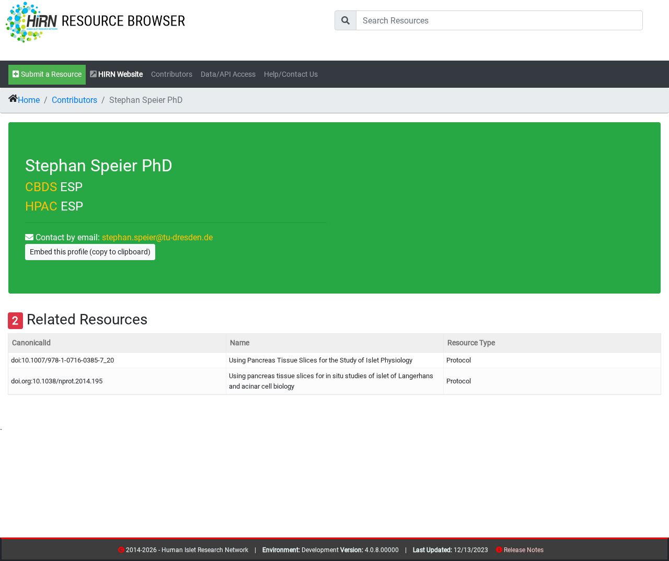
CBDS (41, 187)
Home (29, 100)
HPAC (41, 206)
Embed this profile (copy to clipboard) (90, 252)
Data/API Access (228, 74)
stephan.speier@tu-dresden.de (157, 237)
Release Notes (523, 550)
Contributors (171, 74)
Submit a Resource (50, 74)
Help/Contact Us (291, 74)
